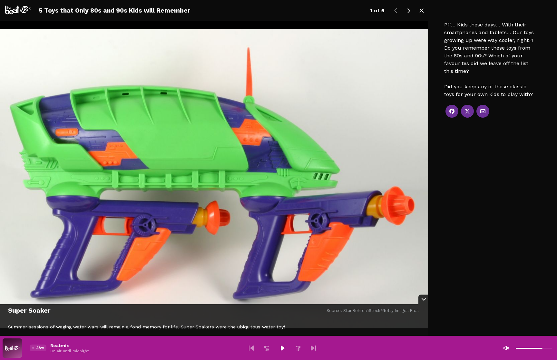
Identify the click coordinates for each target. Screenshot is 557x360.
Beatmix (59, 345)
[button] (251, 348)
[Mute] (506, 348)
